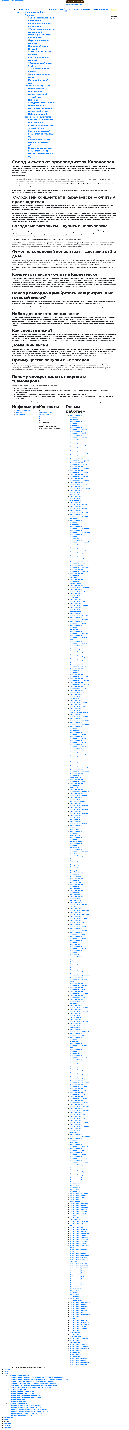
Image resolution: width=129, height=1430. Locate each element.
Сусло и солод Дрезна (78, 1328)
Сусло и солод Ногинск (78, 1257)
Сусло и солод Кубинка (78, 1285)
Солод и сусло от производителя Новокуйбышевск (76, 869)
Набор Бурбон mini (38, 111)
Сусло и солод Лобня (78, 1277)
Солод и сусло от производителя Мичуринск (76, 785)
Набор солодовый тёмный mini (22, 1394)
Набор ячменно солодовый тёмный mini (26, 1397)
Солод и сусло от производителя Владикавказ (76, 522)
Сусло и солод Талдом (78, 1209)
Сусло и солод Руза (77, 1227)
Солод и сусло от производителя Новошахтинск (76, 898)
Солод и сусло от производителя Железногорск (76, 609)
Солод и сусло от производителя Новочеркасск (76, 892)
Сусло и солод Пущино (78, 1235)
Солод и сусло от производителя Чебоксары (76, 1130)
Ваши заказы (20, 415)
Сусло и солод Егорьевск (79, 1324)
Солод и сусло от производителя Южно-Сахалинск (78, 1166)
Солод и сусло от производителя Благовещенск (76, 498)
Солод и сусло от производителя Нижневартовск (76, 839)
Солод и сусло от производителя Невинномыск (76, 817)
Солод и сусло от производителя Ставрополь (76, 1039)
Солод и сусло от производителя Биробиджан (76, 492)
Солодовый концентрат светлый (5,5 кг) (26, 1405)
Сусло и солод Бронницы (79, 1362)
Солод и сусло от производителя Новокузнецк (76, 863)
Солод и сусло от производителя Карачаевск (76, 671)
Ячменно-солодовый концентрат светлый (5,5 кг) (41, 134)
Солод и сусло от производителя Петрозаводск (76, 952)
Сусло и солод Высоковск (79, 1348)
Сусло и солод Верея (78, 1360)
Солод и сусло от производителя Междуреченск (76, 776)
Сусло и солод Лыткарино (79, 1269)
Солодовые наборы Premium (18, 1375)
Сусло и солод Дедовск (79, 1344)
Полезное (85, 9)
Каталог (25, 9)
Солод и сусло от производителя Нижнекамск (76, 845)
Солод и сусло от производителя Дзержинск (76, 576)
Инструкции (57, 9)
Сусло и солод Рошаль (78, 1229)
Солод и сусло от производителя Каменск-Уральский (79, 661)
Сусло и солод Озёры (78, 1253)
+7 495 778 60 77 (7, 1)
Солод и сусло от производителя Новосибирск (76, 887)
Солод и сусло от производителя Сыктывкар (76, 1065)
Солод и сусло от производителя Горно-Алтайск (78, 558)
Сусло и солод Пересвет (79, 1243)
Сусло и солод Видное (78, 1358)
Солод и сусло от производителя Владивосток (76, 423)
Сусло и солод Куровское (79, 1283)
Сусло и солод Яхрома (78, 1180)
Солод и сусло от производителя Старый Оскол (78, 1045)
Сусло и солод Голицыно (79, 1346)
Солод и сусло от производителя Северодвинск (76, 1015)
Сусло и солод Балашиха (79, 1364)
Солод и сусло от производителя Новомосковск (76, 875)
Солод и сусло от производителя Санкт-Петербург (78, 1001)
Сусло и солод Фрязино (79, 1207)
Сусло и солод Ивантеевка (80, 1314)
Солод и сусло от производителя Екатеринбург (76, 595)
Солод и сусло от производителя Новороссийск (76, 881)
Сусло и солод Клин (77, 1308)
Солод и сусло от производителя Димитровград (76, 581)
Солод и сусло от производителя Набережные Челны (77, 799)
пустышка (74, 9)
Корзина (19, 413)
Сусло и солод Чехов (77, 1198)
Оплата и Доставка (23, 411)
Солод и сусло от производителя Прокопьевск (76, 966)
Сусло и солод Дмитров (79, 1338)
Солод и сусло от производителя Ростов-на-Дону (80, 980)
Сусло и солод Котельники (80, 1303)
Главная (7, 1369)
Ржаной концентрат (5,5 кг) (21, 1415)
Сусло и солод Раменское (79, 1233)
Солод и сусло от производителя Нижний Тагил (79, 857)
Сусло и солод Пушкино (79, 1237)
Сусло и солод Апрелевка (79, 1178)
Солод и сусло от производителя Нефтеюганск (76, 833)
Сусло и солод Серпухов (79, 1221)
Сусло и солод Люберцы (79, 1267)
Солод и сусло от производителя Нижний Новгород (79, 851)
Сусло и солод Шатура (78, 1196)
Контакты (103, 9)
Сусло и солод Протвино (79, 1239)
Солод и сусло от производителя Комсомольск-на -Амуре (79, 710)
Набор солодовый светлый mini (23, 1392)
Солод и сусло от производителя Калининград (76, 647)
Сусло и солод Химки (78, 1205)
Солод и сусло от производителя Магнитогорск (76, 758)
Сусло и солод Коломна (78, 1306)
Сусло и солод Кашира (78, 1310)
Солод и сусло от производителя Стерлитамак (76, 1051)
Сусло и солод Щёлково (79, 1194)
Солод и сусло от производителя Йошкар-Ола (79, 637)
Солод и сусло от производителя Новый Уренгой (78, 904)
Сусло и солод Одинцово (79, 1255)
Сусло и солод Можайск (79, 1265)
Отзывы (94, 9)
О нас (6, 1371)
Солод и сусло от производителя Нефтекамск (76, 827)
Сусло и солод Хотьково (79, 1203)
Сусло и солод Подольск (79, 1241)
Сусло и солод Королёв (78, 1304)
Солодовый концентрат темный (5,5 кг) (26, 1407)
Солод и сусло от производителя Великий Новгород (79, 516)
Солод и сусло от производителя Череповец (76, 1140)
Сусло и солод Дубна (78, 1326)
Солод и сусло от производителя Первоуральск (76, 942)
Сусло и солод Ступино (78, 1211)
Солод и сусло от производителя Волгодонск (76, 536)
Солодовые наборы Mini (37, 86)
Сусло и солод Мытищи (78, 1263)
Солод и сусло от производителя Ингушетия (76, 627)
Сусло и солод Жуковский (80, 1322)
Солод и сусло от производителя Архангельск (76, 417)
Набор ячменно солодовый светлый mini (26, 1396)
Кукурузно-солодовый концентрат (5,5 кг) (27, 1413)
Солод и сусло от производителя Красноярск (76, 728)
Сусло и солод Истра (77, 1312)
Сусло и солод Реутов (78, 1231)
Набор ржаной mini (38, 114)
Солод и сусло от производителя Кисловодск (76, 696)
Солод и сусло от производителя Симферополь (76, 1025)
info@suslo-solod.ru (74, 4)
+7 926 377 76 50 (20, 1)
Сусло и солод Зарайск (78, 1320)
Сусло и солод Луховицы (79, 1271)
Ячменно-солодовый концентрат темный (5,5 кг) (40, 142)
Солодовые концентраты (37, 117)
